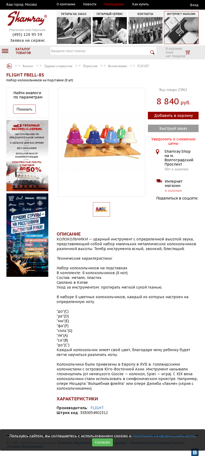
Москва (31, 4)
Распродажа (114, 4)
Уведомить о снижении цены (173, 140)
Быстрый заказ (173, 128)
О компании (66, 4)
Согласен (102, 442)
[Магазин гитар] (9, 66)
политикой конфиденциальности (163, 436)
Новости (89, 4)
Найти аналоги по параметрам (27, 94)
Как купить (140, 4)
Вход (194, 5)
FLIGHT (97, 407)
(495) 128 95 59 (27, 34)
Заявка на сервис (27, 40)
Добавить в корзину (173, 115)
